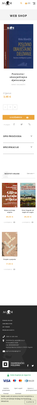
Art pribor (6, 327)
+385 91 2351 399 (12, 336)
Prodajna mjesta (8, 330)
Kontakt (18, 394)
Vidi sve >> (30, 173)
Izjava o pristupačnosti (31, 389)
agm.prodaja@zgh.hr (13, 351)
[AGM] (7, 3)
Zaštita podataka (6, 389)
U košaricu (16, 117)
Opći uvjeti (18, 388)
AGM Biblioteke (7, 323)
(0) (28, 3)
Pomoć (6, 394)
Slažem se (30, 402)
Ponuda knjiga (7, 320)
